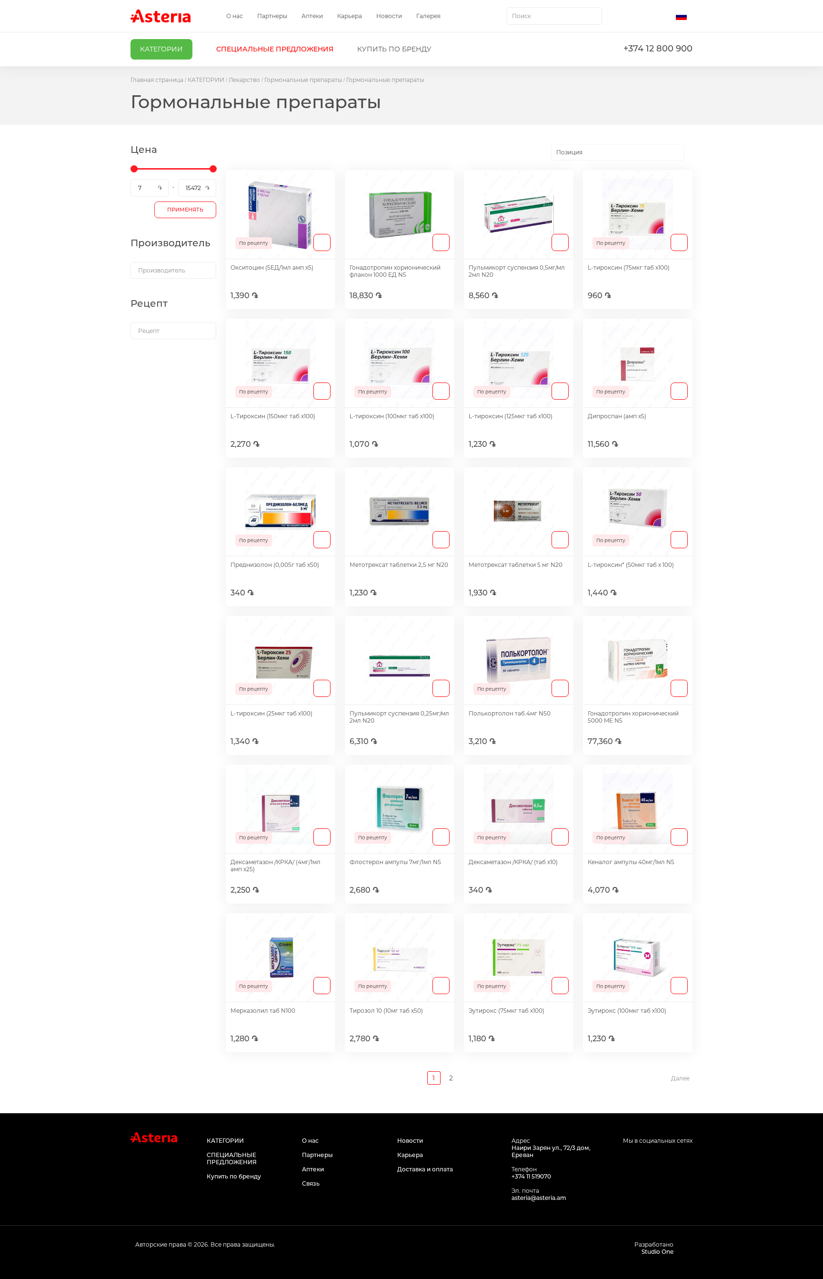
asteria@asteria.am (539, 1197)
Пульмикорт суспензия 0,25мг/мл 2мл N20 (399, 717)
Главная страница (156, 79)
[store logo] (160, 16)
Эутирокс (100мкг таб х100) (627, 1010)
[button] (684, 16)
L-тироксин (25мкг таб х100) (271, 713)
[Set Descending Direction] (692, 152)
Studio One (657, 1251)
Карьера (349, 16)
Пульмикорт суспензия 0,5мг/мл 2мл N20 (517, 271)
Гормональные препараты (303, 79)
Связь (311, 1183)
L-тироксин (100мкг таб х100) (392, 416)
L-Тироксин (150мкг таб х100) (273, 416)
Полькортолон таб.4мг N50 (510, 713)
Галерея (428, 16)
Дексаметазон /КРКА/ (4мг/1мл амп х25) (276, 865)
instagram (665, 1159)
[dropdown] (173, 270)
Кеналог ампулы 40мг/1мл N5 (631, 862)
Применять (185, 209)
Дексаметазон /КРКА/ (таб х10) (513, 862)
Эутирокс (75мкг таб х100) (506, 1010)
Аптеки (312, 16)
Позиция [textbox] (569, 152)
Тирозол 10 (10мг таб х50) (386, 1010)
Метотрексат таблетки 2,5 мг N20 (399, 564)
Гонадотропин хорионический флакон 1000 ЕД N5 (395, 271)
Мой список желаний (643, 16)
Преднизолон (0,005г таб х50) (275, 564)
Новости (389, 16)
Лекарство (244, 79)
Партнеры (272, 16)
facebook (644, 1159)
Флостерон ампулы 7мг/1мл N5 (395, 862)
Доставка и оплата (425, 1169)
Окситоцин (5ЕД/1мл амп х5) (272, 267)
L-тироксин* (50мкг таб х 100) (631, 564)
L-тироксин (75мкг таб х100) (629, 267)
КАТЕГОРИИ (206, 79)
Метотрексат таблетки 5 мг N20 (515, 564)
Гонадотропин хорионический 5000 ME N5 (633, 717)
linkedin (687, 1159)
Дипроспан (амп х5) (617, 416)
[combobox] (554, 16)
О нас (234, 16)
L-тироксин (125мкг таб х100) (510, 416)
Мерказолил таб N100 (263, 1010)
